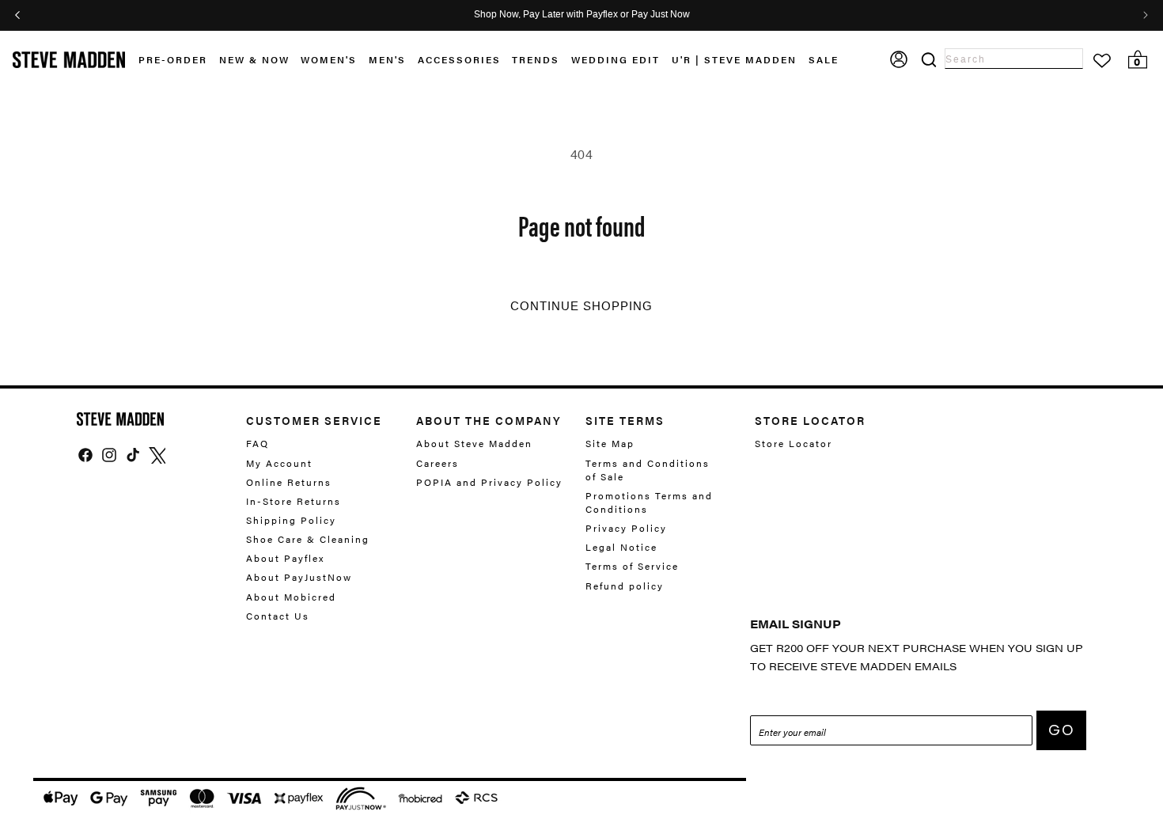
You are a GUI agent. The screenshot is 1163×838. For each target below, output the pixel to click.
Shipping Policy (291, 520)
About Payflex (285, 558)
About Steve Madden (474, 443)
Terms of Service (632, 566)
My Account (279, 463)
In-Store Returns (293, 501)
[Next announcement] (1145, 15)
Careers (437, 463)
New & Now (254, 59)
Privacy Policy (626, 528)
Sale (824, 59)
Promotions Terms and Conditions (649, 502)
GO (1061, 730)
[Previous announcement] (17, 15)
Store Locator (793, 443)
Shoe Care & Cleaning (307, 539)
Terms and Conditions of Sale (647, 469)
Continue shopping (581, 306)
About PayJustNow (299, 577)
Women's (329, 59)
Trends (535, 59)
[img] (85, 455)
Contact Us (277, 616)
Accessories (459, 59)
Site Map (610, 443)
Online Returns (288, 482)
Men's (387, 59)
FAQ (257, 443)
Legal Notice (621, 547)
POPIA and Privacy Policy (489, 482)
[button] (260, 60)
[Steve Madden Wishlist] (1102, 61)
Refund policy (624, 585)
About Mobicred (291, 597)
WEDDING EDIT (615, 59)
